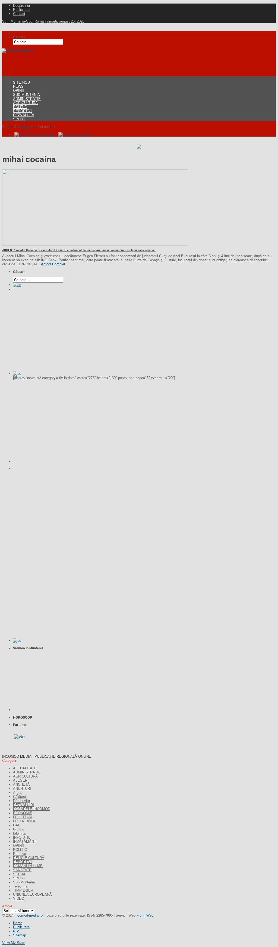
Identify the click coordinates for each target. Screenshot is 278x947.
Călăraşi (19, 797)
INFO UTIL (21, 837)
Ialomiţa (19, 833)
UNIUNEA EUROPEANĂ (32, 894)
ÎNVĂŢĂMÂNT (24, 841)
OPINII (18, 91)
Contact (19, 14)
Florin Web (145, 915)
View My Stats (13, 943)
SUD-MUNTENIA (26, 95)
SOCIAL (19, 874)
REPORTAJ (22, 111)
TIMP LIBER (23, 890)
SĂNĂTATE (22, 870)
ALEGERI (21, 780)
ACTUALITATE (25, 768)
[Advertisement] (51, 333)
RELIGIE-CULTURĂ (28, 858)
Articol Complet (53, 264)
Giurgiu (18, 829)
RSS (16, 931)
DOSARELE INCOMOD (31, 809)
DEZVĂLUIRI (23, 115)
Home (25, 127)
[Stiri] (19, 736)
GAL (16, 825)
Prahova (19, 854)
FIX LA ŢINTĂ (24, 821)
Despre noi (21, 6)
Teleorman (21, 886)
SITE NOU (21, 82)
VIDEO (18, 898)
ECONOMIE (22, 813)
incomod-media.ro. (29, 915)
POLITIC (20, 107)
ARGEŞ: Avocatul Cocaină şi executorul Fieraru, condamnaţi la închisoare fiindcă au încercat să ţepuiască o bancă (79, 249)
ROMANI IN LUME (28, 866)
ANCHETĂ (21, 784)
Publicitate (21, 10)
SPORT (19, 119)
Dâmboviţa (21, 801)
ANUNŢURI (22, 788)
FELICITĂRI (22, 817)
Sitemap (19, 935)
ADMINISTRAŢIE (27, 99)
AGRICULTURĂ (25, 103)
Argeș (17, 793)
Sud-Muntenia (24, 882)
